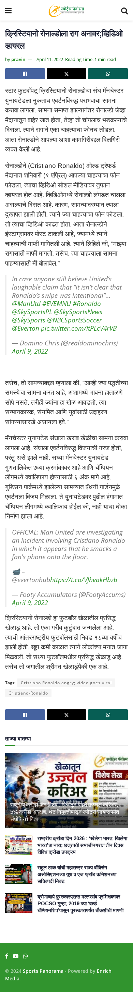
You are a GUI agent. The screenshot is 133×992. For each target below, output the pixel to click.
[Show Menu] (8, 10)
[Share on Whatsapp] (108, 73)
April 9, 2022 (30, 351)
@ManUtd (26, 303)
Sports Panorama (43, 971)
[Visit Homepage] (66, 10)
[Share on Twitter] (67, 73)
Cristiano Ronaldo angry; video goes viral (66, 683)
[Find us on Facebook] (6, 956)
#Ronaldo (87, 303)
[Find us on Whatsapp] (25, 956)
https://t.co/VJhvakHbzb (83, 579)
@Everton (25, 328)
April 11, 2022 (49, 59)
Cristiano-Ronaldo (28, 693)
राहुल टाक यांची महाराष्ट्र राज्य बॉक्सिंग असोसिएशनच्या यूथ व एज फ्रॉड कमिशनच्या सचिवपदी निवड (77, 874)
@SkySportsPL (32, 311)
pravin (18, 59)
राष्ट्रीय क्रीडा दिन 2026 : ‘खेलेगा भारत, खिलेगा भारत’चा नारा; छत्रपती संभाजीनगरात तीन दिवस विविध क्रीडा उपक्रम (82, 845)
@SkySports (28, 320)
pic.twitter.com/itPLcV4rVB (79, 328)
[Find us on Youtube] (15, 956)
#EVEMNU (56, 303)
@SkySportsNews (78, 311)
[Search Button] (124, 10)
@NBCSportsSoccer (74, 320)
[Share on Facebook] (25, 73)
